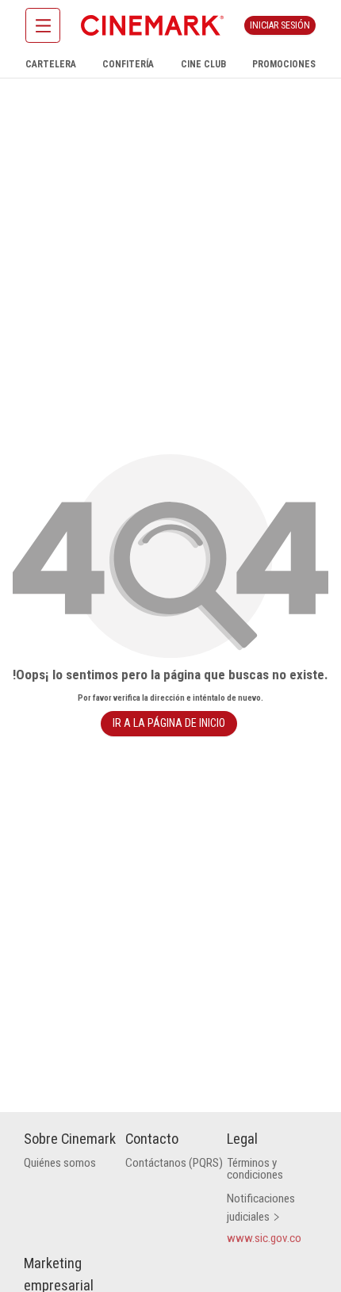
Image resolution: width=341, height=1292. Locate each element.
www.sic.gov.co (264, 1238)
